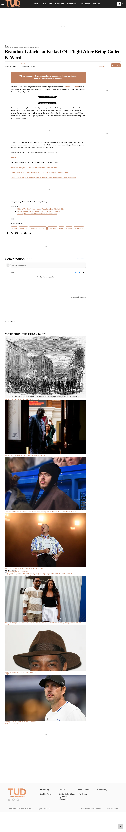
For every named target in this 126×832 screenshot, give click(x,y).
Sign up (82, 258)
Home (36, 4)
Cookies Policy (46, 794)
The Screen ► (72, 4)
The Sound (59, 4)
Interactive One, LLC (28, 809)
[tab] (10, 272)
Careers (62, 790)
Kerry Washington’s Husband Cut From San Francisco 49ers (34, 168)
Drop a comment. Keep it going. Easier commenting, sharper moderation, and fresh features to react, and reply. (49, 77)
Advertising (44, 790)
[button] (63, 46)
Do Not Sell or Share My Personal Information (67, 796)
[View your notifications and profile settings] (119, 4)
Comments (102, 66)
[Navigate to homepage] (13, 3)
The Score (86, 4)
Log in (77, 258)
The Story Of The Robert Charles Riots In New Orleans (37, 214)
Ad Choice (83, 794)
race (61, 228)
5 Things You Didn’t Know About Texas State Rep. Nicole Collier (40, 209)
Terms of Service (83, 790)
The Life (96, 4)
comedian (52, 228)
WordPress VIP (95, 809)
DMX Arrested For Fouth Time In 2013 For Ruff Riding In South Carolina (39, 173)
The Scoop (47, 4)
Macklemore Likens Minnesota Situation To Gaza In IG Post (38, 211)
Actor (14, 228)
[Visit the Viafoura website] (81, 297)
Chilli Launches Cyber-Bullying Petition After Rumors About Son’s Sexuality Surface (43, 178)
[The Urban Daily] (17, 797)
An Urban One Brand (110, 809)
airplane (23, 228)
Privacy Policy (101, 790)
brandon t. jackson (37, 228)
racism (69, 228)
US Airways (79, 228)
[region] (45, 278)
